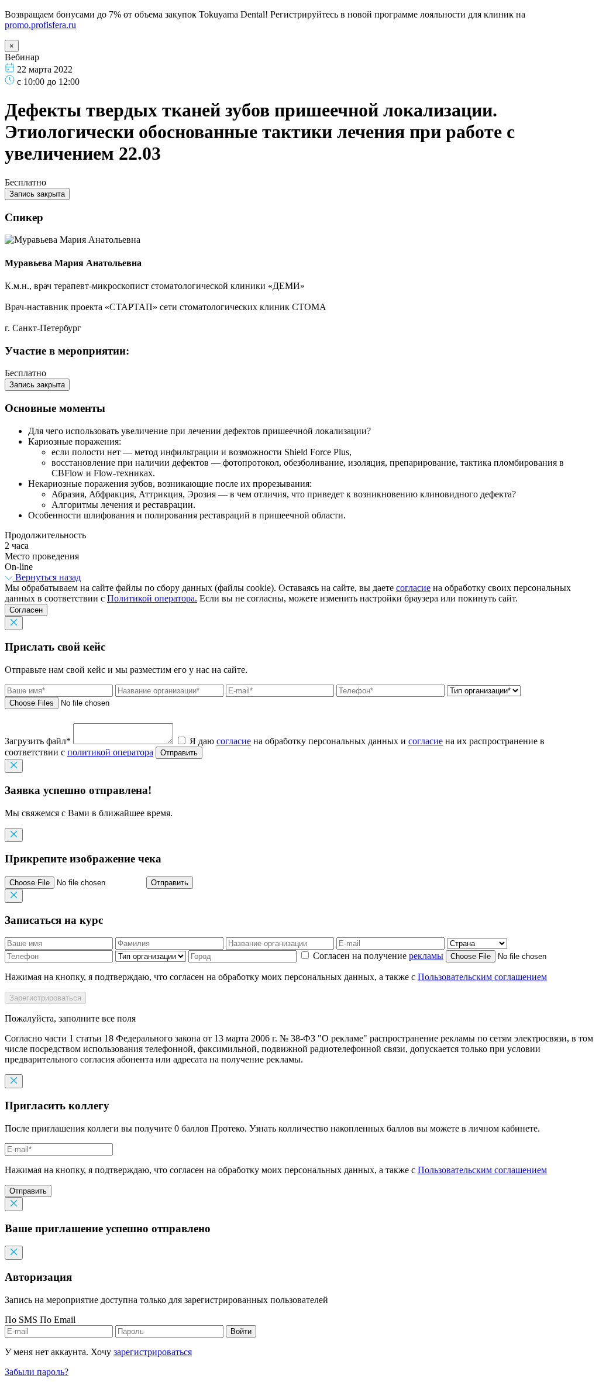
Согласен (26, 610)
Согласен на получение (377, 956)
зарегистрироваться (152, 1352)
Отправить (179, 752)
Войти (241, 1331)
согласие (413, 588)
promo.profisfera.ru (40, 25)
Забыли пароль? (36, 1372)
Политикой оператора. (152, 598)
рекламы (426, 956)
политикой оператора (110, 752)
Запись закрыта (37, 194)
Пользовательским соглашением (482, 977)
